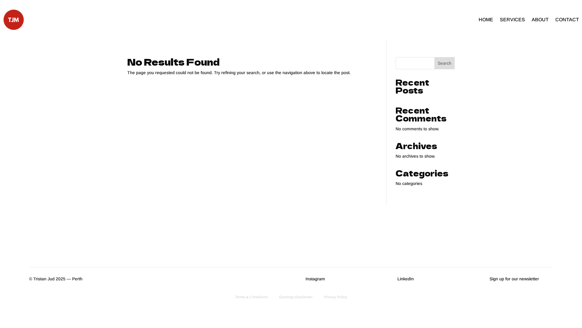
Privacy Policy (335, 297)
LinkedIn (405, 278)
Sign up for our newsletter (514, 278)
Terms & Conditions (251, 297)
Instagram (315, 278)
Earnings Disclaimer (296, 297)
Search (444, 63)
